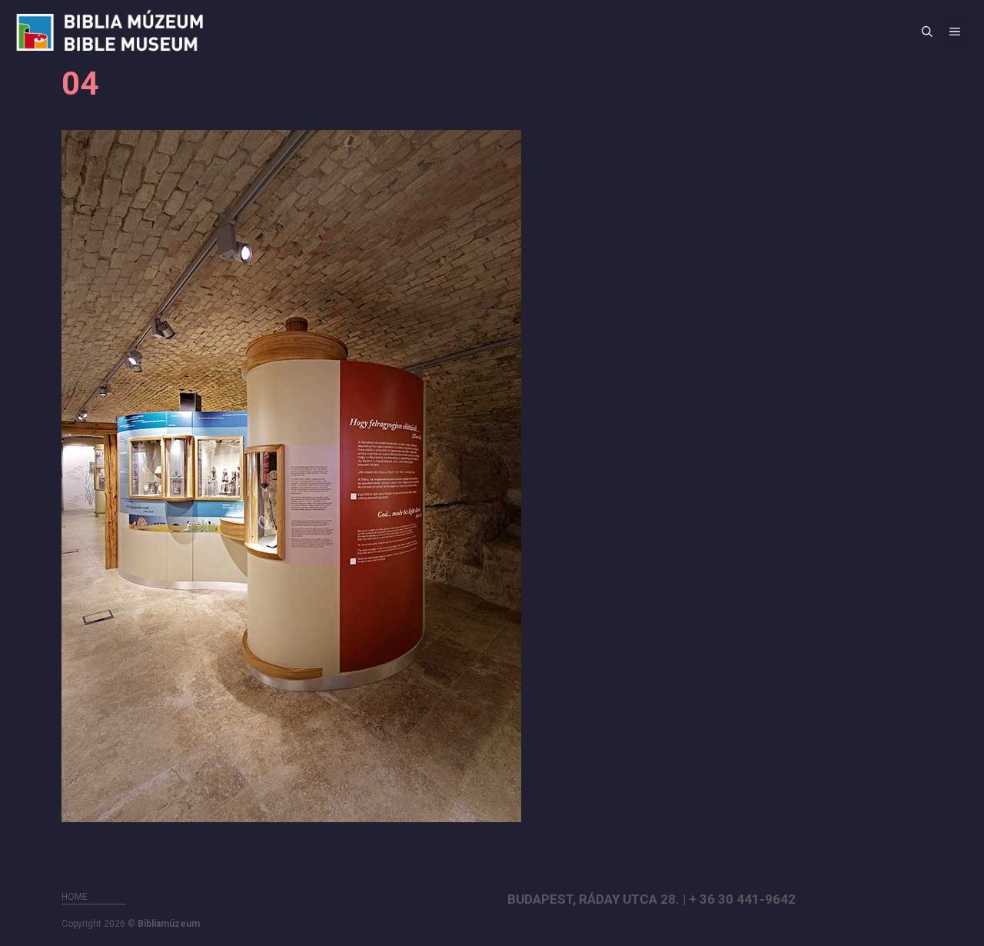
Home (75, 896)
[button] (927, 32)
